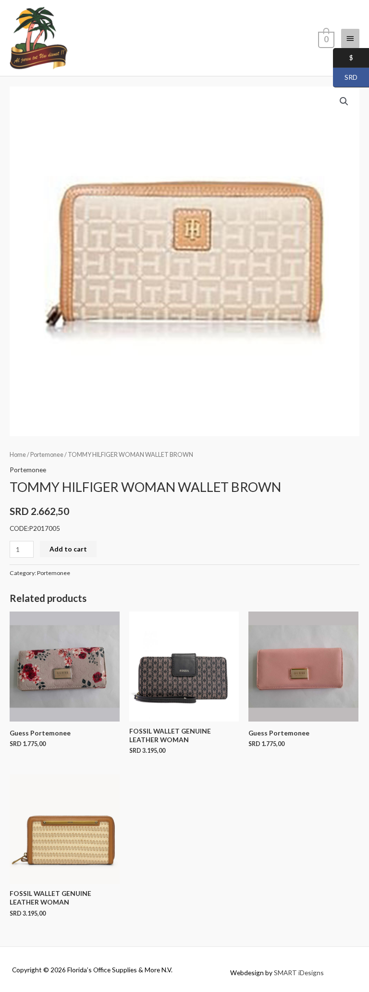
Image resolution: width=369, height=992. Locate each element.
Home (18, 454)
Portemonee (46, 454)
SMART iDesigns (299, 972)
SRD (345, 77)
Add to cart (68, 549)
